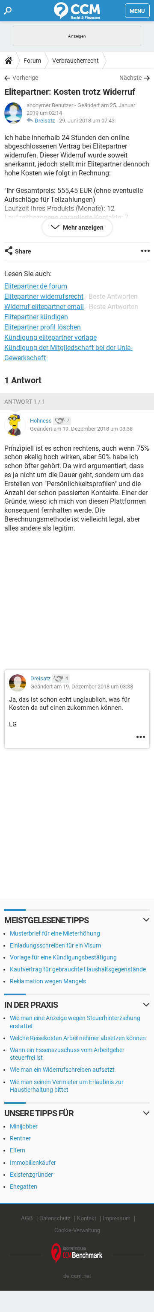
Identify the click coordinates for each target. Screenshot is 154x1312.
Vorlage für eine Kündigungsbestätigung (63, 957)
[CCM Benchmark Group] (77, 1253)
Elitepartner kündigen (36, 317)
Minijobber (24, 1126)
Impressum (116, 1218)
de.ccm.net (77, 1276)
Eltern (17, 1150)
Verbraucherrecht (75, 60)
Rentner (20, 1138)
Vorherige (25, 77)
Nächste (130, 77)
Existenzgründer (31, 1174)
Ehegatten (23, 1186)
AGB (27, 1218)
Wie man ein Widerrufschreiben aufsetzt (62, 1069)
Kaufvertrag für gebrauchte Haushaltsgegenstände (78, 969)
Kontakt (86, 1218)
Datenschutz (55, 1218)
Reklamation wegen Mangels (48, 981)
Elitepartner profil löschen (42, 327)
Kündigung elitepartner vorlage (50, 337)
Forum (32, 60)
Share (23, 251)
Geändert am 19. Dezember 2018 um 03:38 (81, 429)
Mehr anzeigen (83, 227)
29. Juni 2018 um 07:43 (87, 120)
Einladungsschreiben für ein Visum (55, 945)
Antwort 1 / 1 (24, 401)
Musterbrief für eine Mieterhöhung (55, 933)
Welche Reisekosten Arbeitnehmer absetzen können (78, 1038)
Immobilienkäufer (33, 1162)
